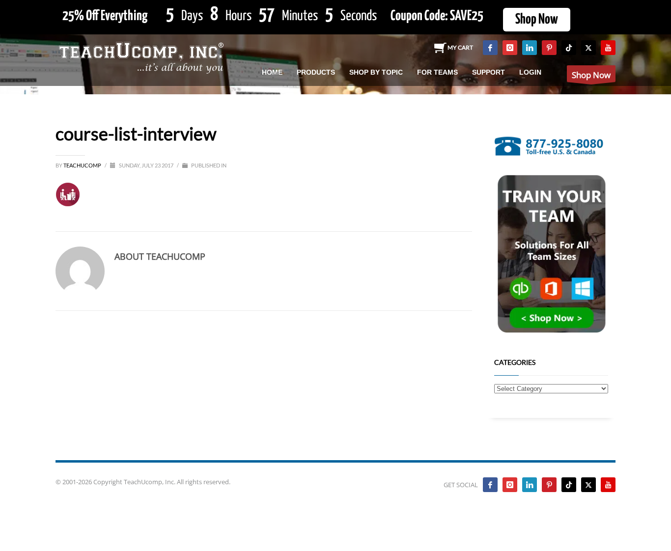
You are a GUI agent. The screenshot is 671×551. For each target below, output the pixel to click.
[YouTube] (608, 47)
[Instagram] (510, 47)
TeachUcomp (82, 165)
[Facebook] (490, 47)
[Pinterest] (549, 47)
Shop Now (536, 20)
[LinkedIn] (529, 47)
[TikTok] (568, 47)
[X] (588, 47)
